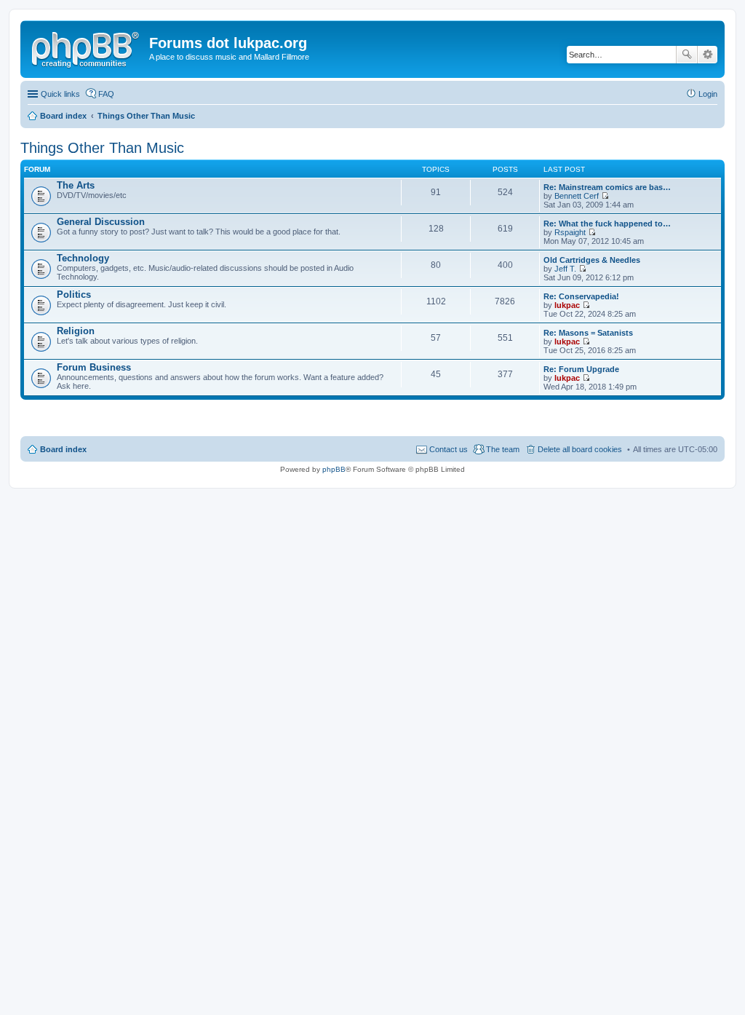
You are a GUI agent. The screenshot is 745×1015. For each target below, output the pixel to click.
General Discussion (101, 221)
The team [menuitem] (502, 449)
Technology (83, 258)
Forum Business (94, 367)
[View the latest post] (605, 195)
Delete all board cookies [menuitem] (580, 449)
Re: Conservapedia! (581, 296)
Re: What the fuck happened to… (607, 223)
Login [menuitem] (707, 94)
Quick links (60, 94)
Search (687, 54)
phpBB (334, 469)
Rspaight (570, 232)
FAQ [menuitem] (106, 94)
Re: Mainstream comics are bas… (607, 187)
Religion (76, 330)
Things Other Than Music (102, 148)
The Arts (76, 185)
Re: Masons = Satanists (588, 332)
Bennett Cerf (576, 195)
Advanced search (707, 54)
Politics (74, 294)
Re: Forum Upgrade (581, 369)
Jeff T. (565, 268)
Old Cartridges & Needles (591, 260)
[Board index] (86, 47)
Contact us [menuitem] (448, 449)
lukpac (567, 305)
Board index (63, 449)
